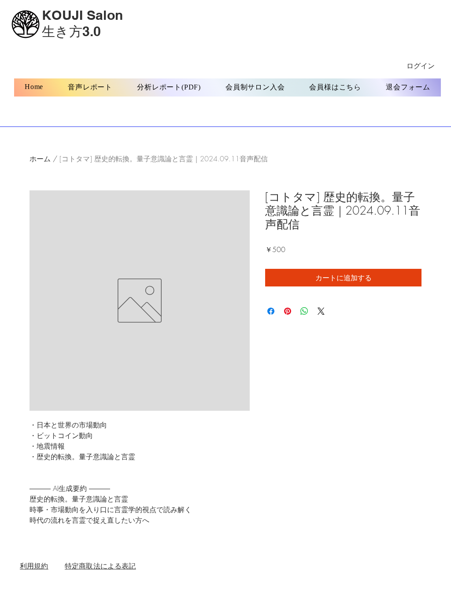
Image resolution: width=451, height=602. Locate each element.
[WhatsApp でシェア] (304, 311)
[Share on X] (321, 311)
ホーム (40, 159)
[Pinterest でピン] (287, 311)
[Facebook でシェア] (271, 311)
